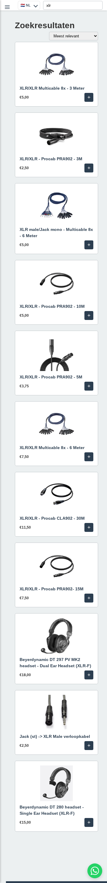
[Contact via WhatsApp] (94, 870)
